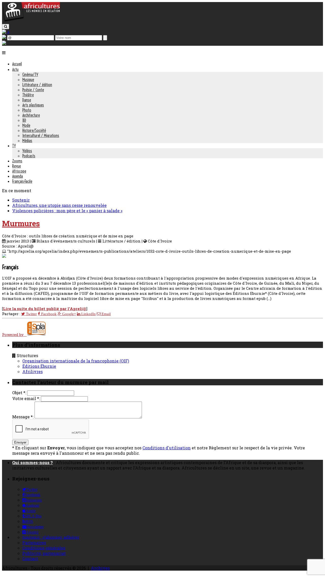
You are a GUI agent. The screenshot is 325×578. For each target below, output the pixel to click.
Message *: (23, 416)
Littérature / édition (37, 84)
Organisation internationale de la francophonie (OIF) (75, 360)
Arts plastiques (33, 105)
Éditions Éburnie (39, 366)
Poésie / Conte (33, 89)
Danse (26, 99)
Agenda (17, 176)
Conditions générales (43, 548)
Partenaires (34, 542)
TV (14, 145)
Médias (27, 140)
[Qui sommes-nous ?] (4, 43)
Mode (26, 125)
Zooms (17, 160)
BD (24, 120)
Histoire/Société (34, 130)
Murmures (21, 223)
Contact (30, 558)
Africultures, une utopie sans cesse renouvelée (59, 205)
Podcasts (28, 155)
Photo (26, 110)
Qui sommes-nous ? (32, 462)
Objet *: (19, 392)
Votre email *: (26, 398)
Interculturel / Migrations (40, 135)
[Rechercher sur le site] (5, 26)
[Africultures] (31, 20)
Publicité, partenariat (44, 553)
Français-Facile (22, 181)
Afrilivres (32, 371)
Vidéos (27, 150)
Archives (100, 568)
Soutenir (21, 200)
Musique (28, 79)
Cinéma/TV (30, 74)
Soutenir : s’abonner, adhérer (50, 537)
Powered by (14, 334)
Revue (16, 166)
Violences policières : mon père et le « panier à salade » (67, 210)
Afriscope (19, 171)
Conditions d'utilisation (166, 447)
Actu (15, 69)
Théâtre (28, 94)
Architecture (31, 115)
